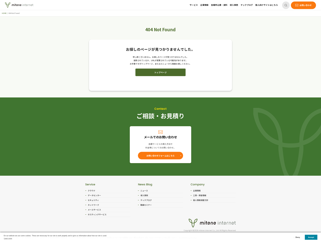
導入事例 (234, 4)
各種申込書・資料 (219, 4)
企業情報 (204, 4)
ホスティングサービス (97, 214)
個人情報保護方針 (200, 200)
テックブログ (247, 4)
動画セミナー (146, 205)
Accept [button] (311, 237)
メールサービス (94, 209)
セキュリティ (93, 200)
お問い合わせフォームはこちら (160, 155)
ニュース (144, 190)
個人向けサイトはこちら (266, 4)
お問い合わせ (306, 5)
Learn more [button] (8, 238)
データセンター (94, 195)
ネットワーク (93, 205)
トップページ (160, 72)
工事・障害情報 (199, 195)
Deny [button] (298, 237)
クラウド (91, 190)
